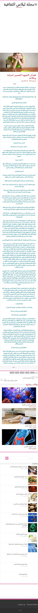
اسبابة (32, 372)
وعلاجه (12, 372)
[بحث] (6, 458)
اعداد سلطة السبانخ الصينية (20, 476)
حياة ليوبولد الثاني (23, 574)
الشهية (27, 372)
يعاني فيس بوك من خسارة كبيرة (19, 514)
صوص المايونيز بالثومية (21, 534)
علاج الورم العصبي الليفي (29, 405)
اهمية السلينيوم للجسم (28, 377)
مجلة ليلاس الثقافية (19, 4)
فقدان (17, 372)
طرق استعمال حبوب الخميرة (20, 504)
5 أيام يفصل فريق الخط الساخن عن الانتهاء (17, 554)
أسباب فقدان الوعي (30, 425)
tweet (14, 83)
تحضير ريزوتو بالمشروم (21, 494)
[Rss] (21, 610)
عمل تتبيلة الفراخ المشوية (21, 486)
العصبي (22, 372)
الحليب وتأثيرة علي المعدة (10, 380)
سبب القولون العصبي (30, 446)
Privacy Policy (32, 604)
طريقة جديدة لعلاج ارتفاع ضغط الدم (18, 466)
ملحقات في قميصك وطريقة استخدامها (18, 544)
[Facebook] (19, 610)
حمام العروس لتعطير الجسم (20, 564)
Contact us (21, 604)
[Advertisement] (19, 31)
